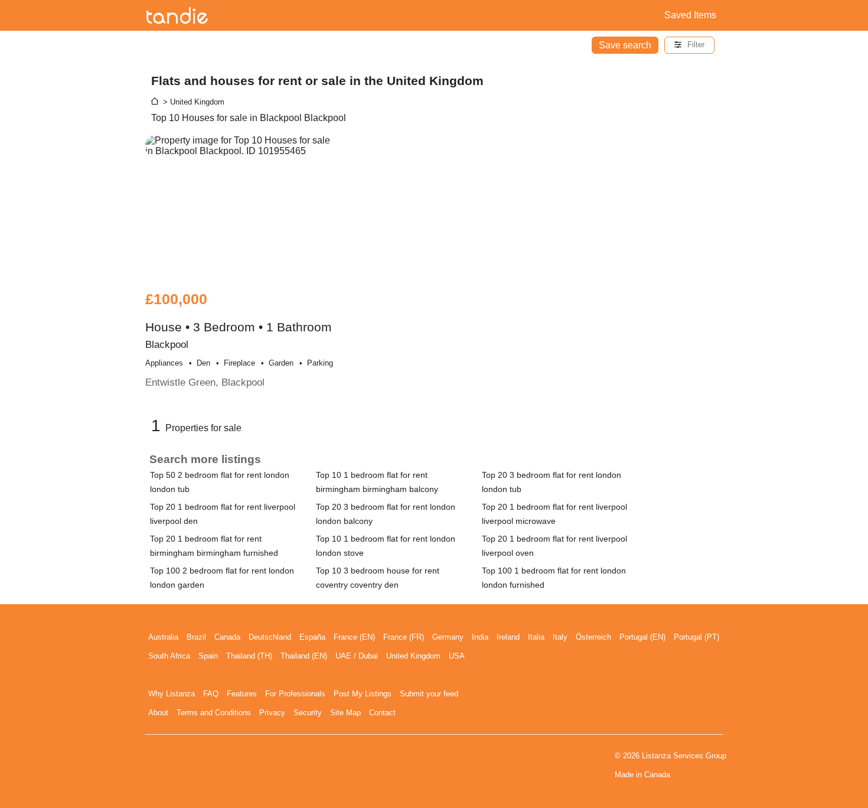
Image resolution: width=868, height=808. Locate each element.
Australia (163, 637)
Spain (208, 655)
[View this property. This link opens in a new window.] (239, 207)
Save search (625, 45)
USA (457, 655)
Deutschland (270, 637)
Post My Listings (362, 693)
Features (242, 693)
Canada (227, 637)
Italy (560, 637)
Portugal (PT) (696, 637)
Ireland (508, 637)
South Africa (169, 655)
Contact (382, 712)
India (480, 637)
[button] (689, 45)
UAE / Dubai (356, 655)
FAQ (210, 693)
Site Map (345, 712)
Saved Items (690, 15)
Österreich (593, 637)
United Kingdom (413, 655)
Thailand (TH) (249, 655)
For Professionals (295, 693)
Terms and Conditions (214, 712)
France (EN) (354, 637)
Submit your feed (429, 693)
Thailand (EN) (303, 655)
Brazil (196, 637)
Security (307, 712)
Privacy (272, 712)
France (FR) (403, 637)
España (312, 637)
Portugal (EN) (642, 637)
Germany (448, 637)
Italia (536, 637)
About (158, 712)
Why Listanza (171, 693)
